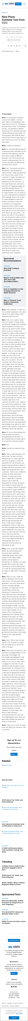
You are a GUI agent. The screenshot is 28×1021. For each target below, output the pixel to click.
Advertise (9, 1003)
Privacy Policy (5, 1006)
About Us (4, 1003)
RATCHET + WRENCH (14, 995)
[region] (14, 1014)
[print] (25, 46)
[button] (3, 4)
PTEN (18, 997)
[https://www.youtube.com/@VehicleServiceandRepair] (16, 986)
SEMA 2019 (4, 12)
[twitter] (14, 46)
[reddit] (17, 46)
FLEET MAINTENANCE (14, 993)
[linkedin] (11, 46)
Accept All (14, 1017)
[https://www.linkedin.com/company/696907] (14, 986)
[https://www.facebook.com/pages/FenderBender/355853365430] (11, 986)
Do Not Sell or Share (18, 1003)
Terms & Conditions (14, 1006)
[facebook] (8, 46)
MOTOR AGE (12, 997)
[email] (19, 46)
